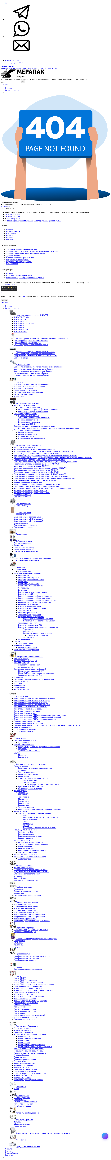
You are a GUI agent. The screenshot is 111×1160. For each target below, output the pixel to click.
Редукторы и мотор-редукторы (19, 262)
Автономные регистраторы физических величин (38, 410)
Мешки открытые (21, 515)
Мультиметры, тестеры (27, 613)
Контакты (10, 240)
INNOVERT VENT (20, 319)
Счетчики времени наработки (26, 551)
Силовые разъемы (25, 838)
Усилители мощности (22, 646)
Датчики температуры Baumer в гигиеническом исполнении (38, 367)
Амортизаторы (20, 1057)
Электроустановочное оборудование (31, 764)
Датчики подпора (21, 358)
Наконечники (23, 801)
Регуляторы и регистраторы (17, 260)
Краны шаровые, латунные (25, 1011)
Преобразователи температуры (26, 958)
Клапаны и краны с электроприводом (29, 386)
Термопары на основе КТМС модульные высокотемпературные (40, 715)
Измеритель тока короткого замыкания (39, 621)
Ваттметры (22, 590)
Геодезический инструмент (25, 741)
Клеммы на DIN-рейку (27, 832)
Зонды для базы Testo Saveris (30, 665)
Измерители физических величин (29, 657)
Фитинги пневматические (24, 1063)
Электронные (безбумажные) (30, 408)
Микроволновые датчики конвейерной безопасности (35, 356)
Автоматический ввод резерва (26, 650)
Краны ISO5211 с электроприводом (28, 982)
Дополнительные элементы (25, 1071)
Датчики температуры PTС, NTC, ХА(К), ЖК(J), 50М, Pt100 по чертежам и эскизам (47, 725)
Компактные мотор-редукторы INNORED (30, 491)
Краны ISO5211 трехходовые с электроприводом (34, 984)
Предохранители (25, 846)
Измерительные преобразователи (32, 608)
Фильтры (17, 1122)
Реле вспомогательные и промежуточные (35, 768)
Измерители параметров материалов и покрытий (38, 627)
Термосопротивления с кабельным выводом (32, 701)
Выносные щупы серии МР (37, 635)
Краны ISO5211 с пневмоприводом (28, 988)
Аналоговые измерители (28, 623)
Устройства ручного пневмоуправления (30, 1034)
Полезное (10, 238)
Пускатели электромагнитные (30, 787)
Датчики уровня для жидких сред (27, 343)
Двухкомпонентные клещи (29, 751)
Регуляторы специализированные (27, 430)
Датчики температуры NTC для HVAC (29, 723)
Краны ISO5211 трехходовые (25, 980)
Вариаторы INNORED (22, 497)
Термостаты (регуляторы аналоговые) (34, 418)
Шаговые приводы (21, 506)
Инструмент (21, 738)
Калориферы (23, 805)
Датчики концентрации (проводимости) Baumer (33, 369)
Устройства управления (23, 1104)
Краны (18, 976)
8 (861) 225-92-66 (12, 61)
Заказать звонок (8, 66)
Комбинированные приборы (25, 661)
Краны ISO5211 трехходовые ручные (29, 997)
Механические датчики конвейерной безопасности (34, 354)
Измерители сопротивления (29, 606)
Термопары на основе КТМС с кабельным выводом (35, 719)
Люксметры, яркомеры (23, 667)
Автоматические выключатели (30, 842)
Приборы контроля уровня (27, 902)
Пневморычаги (24, 1041)
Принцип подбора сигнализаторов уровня (31, 345)
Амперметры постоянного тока (31, 580)
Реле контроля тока (26, 848)
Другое (17, 641)
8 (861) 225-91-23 (16, 63)
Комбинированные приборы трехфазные (34, 598)
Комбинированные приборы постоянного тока (37, 600)
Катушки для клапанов (23, 388)
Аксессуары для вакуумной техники (28, 1080)
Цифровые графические (28, 420)
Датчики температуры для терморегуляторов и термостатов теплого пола (48, 428)
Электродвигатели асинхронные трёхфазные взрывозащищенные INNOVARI (45, 478)
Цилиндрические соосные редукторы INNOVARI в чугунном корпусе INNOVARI (45, 462)
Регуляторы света (25, 432)
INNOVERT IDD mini (21, 317)
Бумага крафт (21, 534)
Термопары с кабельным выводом (28, 709)
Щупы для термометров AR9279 (31, 671)
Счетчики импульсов (22, 543)
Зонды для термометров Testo (30, 675)
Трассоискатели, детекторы (29, 615)
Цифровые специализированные (31, 438)
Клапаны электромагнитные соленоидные (31, 384)
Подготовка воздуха (22, 1028)
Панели (17, 947)
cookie (22, 296)
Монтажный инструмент (24, 745)
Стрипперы (22, 749)
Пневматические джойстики (29, 1039)
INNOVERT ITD (19, 325)
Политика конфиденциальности (19, 276)
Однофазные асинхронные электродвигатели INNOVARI (36, 472)
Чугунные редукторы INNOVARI (26, 447)
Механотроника (20, 811)
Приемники (18, 943)
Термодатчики (22, 697)
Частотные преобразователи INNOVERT (22, 249)
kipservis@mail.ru (13, 219)
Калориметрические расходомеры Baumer (31, 373)
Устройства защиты (22, 840)
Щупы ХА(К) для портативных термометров (36, 673)
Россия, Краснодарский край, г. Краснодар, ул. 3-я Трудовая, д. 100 (29, 68)
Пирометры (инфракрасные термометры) (31, 930)
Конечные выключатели (23, 868)
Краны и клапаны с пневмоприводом (29, 1049)
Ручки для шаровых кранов (25, 1019)
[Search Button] (23, 82)
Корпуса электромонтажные (30, 836)
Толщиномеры (28, 637)
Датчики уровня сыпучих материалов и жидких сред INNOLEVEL (32, 251)
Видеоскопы (23, 757)
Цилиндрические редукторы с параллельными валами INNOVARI (40, 468)
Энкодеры (18, 876)
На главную (5, 207)
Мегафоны (22, 755)
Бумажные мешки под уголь (25, 525)
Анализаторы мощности (28, 604)
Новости (9, 235)
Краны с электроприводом (25, 999)
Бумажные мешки (23, 513)
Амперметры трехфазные (28, 578)
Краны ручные (20, 1007)
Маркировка (23, 799)
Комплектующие (29, 782)
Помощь (9, 274)
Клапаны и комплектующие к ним (20, 258)
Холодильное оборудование (27, 1113)
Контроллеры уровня (22, 904)
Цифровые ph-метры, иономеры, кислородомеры (34, 679)
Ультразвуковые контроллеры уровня (29, 914)
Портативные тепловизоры (25, 932)
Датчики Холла (20, 878)
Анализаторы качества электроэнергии (34, 602)
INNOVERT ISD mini (21, 321)
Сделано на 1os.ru (8, 285)
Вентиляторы (23, 776)
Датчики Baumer (13, 256)
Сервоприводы (20, 1100)
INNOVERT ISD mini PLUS (24, 323)
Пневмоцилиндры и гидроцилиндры (28, 1051)
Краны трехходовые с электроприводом (30, 1001)
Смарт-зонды (19, 688)
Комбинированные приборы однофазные (35, 596)
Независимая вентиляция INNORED (28, 482)
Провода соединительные (24, 732)
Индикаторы (28, 824)
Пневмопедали (24, 1036)
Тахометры (18, 545)
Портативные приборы (25, 928)
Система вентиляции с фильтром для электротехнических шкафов (43, 1133)
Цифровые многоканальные (29, 422)
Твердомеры (28, 629)
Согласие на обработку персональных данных (25, 278)
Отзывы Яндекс (11, 1153)
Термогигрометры (21, 663)
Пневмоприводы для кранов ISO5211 (29, 992)
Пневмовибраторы (21, 1055)
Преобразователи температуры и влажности (32, 956)
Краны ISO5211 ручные (23, 994)
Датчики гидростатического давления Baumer (33, 371)
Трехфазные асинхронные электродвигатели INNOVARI (36, 470)
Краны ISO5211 (20, 978)
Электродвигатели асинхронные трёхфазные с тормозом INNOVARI (41, 476)
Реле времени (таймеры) (24, 549)
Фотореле (22, 770)
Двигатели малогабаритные (25, 1102)
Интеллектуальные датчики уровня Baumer (31, 375)
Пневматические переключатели (31, 1045)
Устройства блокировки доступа (27, 855)
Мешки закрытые (21, 523)
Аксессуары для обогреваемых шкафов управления (39, 809)
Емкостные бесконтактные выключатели (30, 870)
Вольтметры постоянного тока (30, 586)
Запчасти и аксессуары (23, 394)
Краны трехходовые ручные (25, 1009)
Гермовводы (23, 795)
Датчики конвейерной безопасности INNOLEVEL (25, 253)
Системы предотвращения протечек (28, 392)
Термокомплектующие (23, 727)
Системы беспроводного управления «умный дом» (36, 939)
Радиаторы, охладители (28, 774)
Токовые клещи (24, 611)
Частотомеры (23, 588)
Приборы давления (24, 887)
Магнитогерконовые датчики (26, 880)
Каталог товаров (13, 231)
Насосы (19, 967)
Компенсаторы (20, 1126)
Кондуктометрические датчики (26, 908)
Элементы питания (21, 690)
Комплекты (18, 945)
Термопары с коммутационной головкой (30, 707)
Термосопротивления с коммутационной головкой (34, 699)
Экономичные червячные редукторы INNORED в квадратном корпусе (42, 489)
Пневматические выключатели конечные (35, 1047)
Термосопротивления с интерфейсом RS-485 (32, 705)
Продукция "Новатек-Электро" (28, 1147)
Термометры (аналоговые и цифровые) (30, 669)
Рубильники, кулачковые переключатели (39, 828)
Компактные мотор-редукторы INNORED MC (32, 493)
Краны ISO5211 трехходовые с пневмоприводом (33, 990)
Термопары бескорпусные (24, 713)
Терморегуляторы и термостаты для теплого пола (34, 426)
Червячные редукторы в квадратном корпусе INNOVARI (36, 464)
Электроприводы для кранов (26, 1003)
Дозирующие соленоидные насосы (28, 969)
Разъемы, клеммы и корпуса (25, 830)
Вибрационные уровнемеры (25, 919)
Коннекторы (19, 396)
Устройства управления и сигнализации (34, 813)
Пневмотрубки (20, 1061)
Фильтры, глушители (22, 1067)
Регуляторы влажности (27, 434)
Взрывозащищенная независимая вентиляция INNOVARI (37, 484)
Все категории (12, 264)
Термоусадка (23, 797)
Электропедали (24, 859)
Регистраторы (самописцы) (25, 405)
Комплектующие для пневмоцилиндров (30, 1053)
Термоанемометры (21, 659)
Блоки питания (20, 569)
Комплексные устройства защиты (32, 850)
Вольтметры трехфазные (28, 584)
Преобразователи (23, 954)
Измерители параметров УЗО (30, 625)
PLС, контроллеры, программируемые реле (33, 558)
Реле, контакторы (21, 766)
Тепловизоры (19, 685)
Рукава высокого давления (25, 1059)
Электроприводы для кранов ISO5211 (29, 986)
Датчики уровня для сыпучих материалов (31, 341)
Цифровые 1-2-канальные (28, 416)
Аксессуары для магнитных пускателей (43, 785)
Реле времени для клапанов (25, 390)
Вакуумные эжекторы (23, 1076)
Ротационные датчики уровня (26, 906)
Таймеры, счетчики (24, 541)
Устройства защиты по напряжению (33, 844)
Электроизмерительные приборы (27, 573)
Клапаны (19, 382)
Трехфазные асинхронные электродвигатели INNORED (36, 480)
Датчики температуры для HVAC (27, 721)
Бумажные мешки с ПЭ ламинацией (28, 521)
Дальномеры (23, 743)
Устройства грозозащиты (28, 852)
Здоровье (18, 683)
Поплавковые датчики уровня (26, 910)
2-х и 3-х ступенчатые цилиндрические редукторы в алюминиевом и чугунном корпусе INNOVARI (53, 458)
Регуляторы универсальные (25, 414)
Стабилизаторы (24, 571)
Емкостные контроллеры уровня (27, 912)
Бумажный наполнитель (23, 527)
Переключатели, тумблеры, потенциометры (40, 817)
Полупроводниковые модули (30, 789)
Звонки (26, 815)
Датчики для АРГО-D (26, 424)
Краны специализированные (25, 1017)
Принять (4, 300)
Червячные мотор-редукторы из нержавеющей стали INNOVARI (39, 460)
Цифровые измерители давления (27, 895)
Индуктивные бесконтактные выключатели (31, 872)
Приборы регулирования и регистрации (30, 1074)
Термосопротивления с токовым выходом (31, 703)
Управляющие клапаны (23, 1065)
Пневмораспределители (23, 1032)
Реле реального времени (24, 547)
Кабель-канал (23, 803)
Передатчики (19, 941)
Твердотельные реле (26, 772)
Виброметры (28, 631)
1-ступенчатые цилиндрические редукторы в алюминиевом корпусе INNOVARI (45, 456)
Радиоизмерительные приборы (31, 617)
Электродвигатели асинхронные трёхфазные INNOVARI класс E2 (40, 474)
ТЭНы (16, 1089)
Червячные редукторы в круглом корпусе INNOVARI (35, 449)
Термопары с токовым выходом (27, 711)
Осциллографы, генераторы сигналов (38, 619)
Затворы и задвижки (22, 1005)
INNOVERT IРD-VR (21, 330)
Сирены (26, 826)
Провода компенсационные (25, 729)
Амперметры (23, 576)
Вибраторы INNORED (22, 495)
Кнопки (26, 822)
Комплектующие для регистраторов (33, 412)
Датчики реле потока (27, 436)
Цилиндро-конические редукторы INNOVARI (31, 466)
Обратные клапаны (22, 1124)
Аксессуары (23, 793)
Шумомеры (18, 677)
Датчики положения (24, 866)
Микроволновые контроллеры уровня (29, 917)
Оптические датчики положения (27, 874)
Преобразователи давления (25, 960)
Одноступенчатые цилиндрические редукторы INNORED (36, 487)
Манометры (19, 893)
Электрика (20, 567)
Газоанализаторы (21, 681)
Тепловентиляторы (26, 807)
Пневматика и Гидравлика (27, 1026)
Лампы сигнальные (30, 820)
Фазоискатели (24, 639)
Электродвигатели (23, 504)
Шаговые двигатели (22, 1098)
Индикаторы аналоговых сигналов (32, 592)
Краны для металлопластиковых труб (29, 1015)
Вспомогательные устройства (26, 891)
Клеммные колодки (26, 834)
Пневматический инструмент (26, 1069)
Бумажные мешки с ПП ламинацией (28, 519)
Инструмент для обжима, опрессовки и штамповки (39, 747)
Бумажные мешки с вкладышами (27, 517)
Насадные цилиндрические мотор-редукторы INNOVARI (36, 454)
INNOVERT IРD (19, 328)
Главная (9, 229)
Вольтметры (23, 582)
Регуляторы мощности (27, 648)
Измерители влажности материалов (37, 633)
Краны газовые (20, 1013)
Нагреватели (21, 1087)
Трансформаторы (25, 643)
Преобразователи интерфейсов (26, 560)
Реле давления (20, 889)
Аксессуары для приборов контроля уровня (32, 921)
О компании (11, 233)
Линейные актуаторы (22, 1106)
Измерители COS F (25, 594)
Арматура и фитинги (22, 1030)
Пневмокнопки (24, 1043)
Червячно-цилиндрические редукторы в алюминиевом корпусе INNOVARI (43, 452)
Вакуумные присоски (22, 1078)
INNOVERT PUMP (20, 332)
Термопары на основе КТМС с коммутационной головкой (37, 717)
